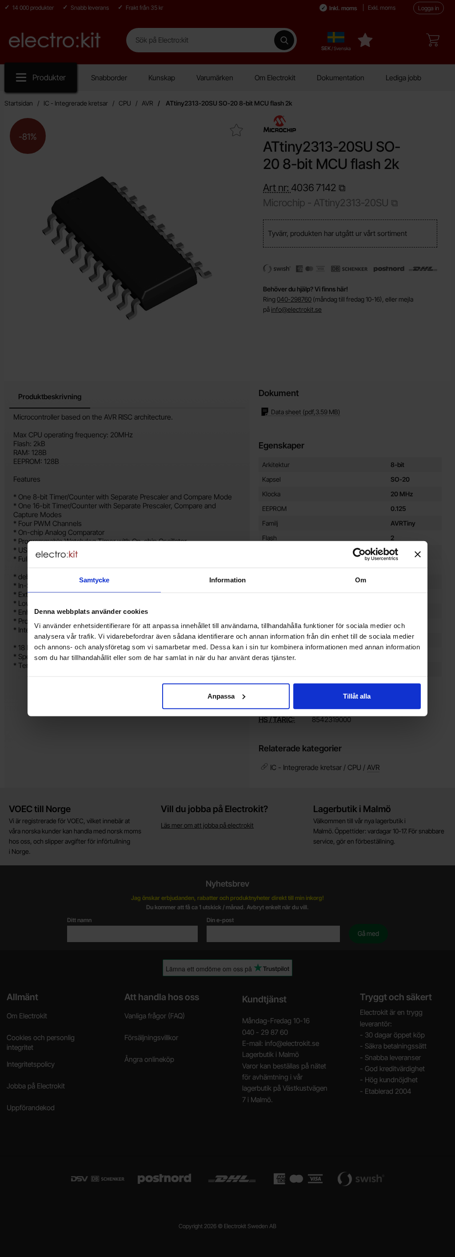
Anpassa (221, 695)
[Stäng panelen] (418, 554)
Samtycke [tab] (94, 580)
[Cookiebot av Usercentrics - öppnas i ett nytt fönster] (359, 554)
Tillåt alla (357, 695)
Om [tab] (360, 580)
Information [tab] (227, 580)
